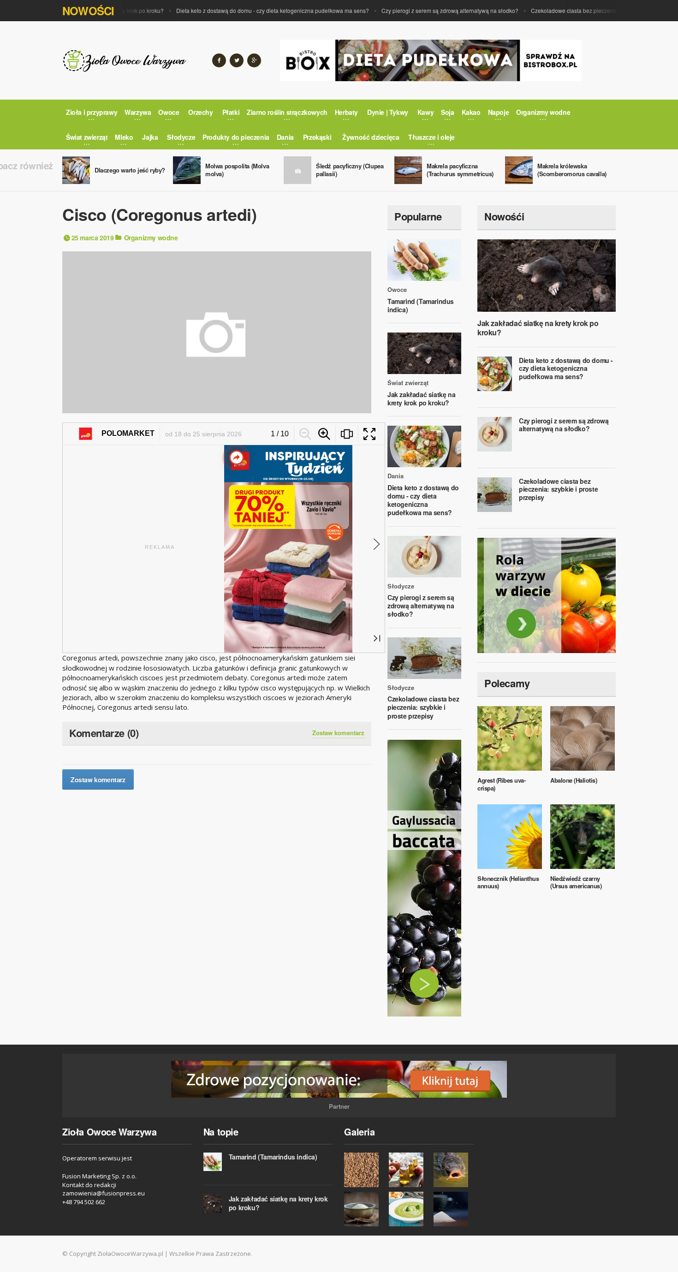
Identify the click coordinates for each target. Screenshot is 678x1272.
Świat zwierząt (407, 383)
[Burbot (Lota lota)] (454, 1170)
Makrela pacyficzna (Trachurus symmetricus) (460, 169)
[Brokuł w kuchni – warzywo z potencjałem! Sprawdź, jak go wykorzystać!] (409, 1209)
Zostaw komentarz (338, 733)
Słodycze (400, 586)
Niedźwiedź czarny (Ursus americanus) (575, 882)
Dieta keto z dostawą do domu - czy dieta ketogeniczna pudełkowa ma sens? (256, 10)
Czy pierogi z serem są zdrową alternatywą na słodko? (433, 10)
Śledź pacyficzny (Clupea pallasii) (349, 169)
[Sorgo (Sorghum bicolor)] (364, 1170)
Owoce (397, 289)
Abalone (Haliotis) (573, 780)
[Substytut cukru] (454, 1209)
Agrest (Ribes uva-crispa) (501, 784)
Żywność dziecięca (370, 137)
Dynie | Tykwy (387, 112)
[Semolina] (364, 1209)
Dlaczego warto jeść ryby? (130, 170)
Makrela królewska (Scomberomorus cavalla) (572, 169)
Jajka (150, 137)
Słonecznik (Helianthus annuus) (508, 882)
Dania (395, 476)
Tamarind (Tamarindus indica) (420, 305)
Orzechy (200, 112)
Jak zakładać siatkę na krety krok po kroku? (421, 398)
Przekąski (317, 137)
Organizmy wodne (151, 237)
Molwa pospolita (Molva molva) (237, 169)
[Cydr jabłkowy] (409, 1170)
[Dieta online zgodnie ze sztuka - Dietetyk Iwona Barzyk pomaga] (546, 595)
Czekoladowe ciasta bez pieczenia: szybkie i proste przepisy (590, 10)
